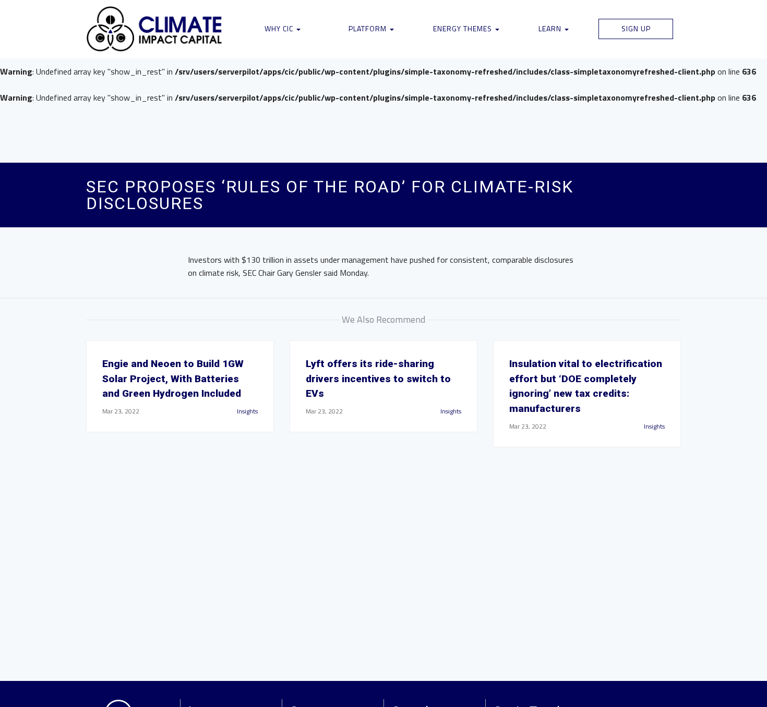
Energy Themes (463, 28)
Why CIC (280, 28)
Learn (551, 28)
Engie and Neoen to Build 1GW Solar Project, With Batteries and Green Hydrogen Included (173, 379)
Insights (247, 411)
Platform (369, 28)
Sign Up (636, 28)
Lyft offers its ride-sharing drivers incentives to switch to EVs (378, 379)
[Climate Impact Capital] (154, 29)
